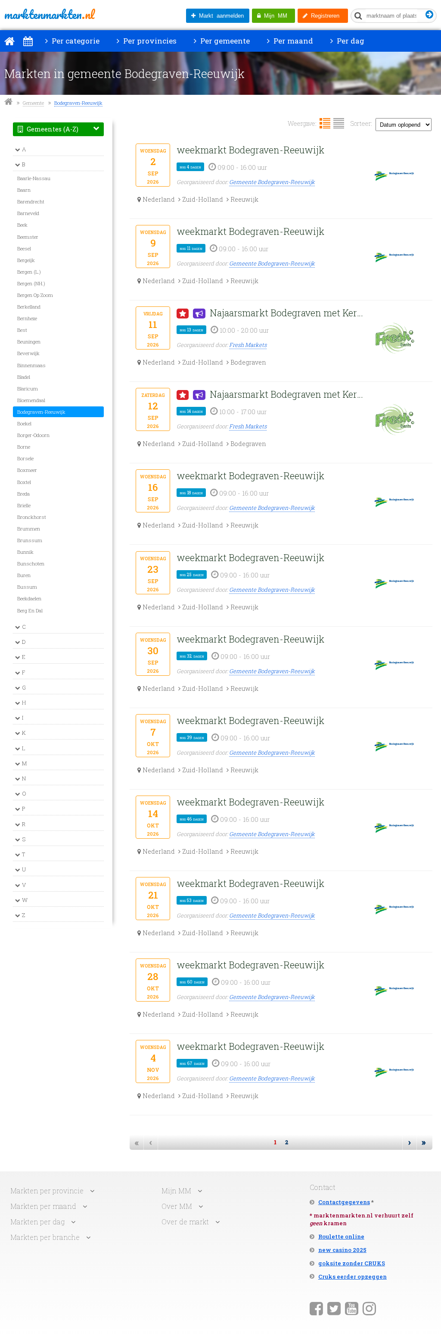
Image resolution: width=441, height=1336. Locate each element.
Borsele (25, 458)
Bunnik (25, 552)
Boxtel (24, 482)
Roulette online (341, 1236)
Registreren (323, 15)
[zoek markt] (429, 15)
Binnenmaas (31, 365)
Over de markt (185, 1221)
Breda (23, 493)
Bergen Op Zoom (35, 295)
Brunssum (29, 540)
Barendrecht (30, 201)
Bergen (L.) (29, 271)
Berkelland (28, 306)
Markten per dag (37, 1221)
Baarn (24, 190)
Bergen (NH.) (31, 283)
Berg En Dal (30, 610)
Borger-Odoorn (33, 435)
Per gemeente (224, 41)
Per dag (349, 41)
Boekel (24, 423)
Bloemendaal (31, 400)
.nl (49, 14)
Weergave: (302, 123)
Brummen (28, 528)
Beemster (27, 237)
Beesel (24, 248)
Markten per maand (43, 1206)
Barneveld (28, 213)
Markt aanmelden (220, 15)
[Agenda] (28, 41)
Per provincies (149, 41)
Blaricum (27, 388)
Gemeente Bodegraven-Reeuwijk (272, 182)
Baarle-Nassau (33, 178)
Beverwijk (28, 353)
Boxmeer (27, 470)
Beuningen (28, 341)
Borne (23, 446)
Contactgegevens (344, 1202)
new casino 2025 (342, 1250)
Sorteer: (361, 123)
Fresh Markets (248, 345)
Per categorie (74, 41)
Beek (22, 225)
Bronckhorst (31, 517)
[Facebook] (316, 1308)
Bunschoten (30, 563)
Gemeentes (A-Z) (51, 129)
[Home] (9, 41)
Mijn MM (274, 15)
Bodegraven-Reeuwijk (78, 103)
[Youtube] (351, 1308)
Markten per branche (45, 1237)
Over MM (176, 1206)
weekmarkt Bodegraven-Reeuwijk (250, 150)
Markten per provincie (47, 1190)
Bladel (23, 377)
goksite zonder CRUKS (351, 1263)
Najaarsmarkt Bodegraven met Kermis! (289, 312)
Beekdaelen (29, 598)
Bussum (27, 587)
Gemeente (33, 103)
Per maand (292, 41)
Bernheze (27, 318)
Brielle (24, 505)
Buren (24, 575)
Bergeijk (26, 260)
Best (22, 330)
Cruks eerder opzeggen (352, 1276)
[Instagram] (369, 1308)
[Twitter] (334, 1308)
